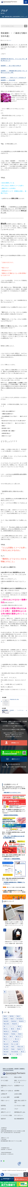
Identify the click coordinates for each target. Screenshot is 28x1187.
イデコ (12, 1054)
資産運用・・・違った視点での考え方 (11, 65)
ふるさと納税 (15, 1044)
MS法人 (6, 1028)
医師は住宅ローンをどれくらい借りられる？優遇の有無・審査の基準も (14, 942)
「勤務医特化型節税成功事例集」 (11, 815)
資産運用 (7, 1021)
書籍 (19, 1028)
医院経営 (7, 1034)
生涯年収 (7, 1049)
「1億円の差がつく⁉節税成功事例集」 (12, 858)
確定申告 (15, 1023)
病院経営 (15, 1031)
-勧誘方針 (3, 1118)
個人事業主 (7, 1023)
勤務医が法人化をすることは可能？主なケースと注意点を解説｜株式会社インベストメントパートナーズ (14, 961)
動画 (13, 1018)
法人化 (17, 1039)
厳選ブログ (21, 1049)
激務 (14, 1049)
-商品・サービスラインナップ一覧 (20, 1081)
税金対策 (7, 1044)
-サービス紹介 (4, 1080)
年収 (12, 1036)
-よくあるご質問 (5, 1097)
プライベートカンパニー (10, 1026)
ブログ (10, 40)
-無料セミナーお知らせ (7, 1090)
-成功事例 (16, 1090)
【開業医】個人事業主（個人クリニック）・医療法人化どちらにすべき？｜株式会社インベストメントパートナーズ (14, 984)
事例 (13, 1028)
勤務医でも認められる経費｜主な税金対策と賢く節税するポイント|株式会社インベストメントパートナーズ (14, 923)
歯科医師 (16, 1041)
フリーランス (7, 1041)
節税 (6, 1016)
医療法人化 (7, 1031)
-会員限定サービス (19, 1085)
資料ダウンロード (16, 759)
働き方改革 (21, 1046)
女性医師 (7, 1051)
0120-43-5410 (14, 764)
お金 (6, 1036)
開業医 (12, 1016)
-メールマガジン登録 (6, 1115)
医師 (19, 1016)
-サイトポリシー (18, 1115)
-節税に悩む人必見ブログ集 (20, 1101)
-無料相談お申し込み (19, 1112)
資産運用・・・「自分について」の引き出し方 (13, 77)
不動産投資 (20, 1018)
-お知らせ (3, 1108)
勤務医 (6, 1018)
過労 (14, 1046)
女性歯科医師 (15, 1051)
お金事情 (7, 1046)
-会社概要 (16, 1097)
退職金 (14, 1034)
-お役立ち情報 (18, 1094)
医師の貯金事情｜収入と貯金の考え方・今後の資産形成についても (14, 1006)
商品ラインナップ (8, 1039)
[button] (26, 2)
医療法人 (22, 1021)
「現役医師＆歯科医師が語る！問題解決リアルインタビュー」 (14, 883)
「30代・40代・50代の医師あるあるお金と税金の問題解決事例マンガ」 (13, 837)
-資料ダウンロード (6, 1112)
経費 (20, 1026)
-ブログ (16, 1108)
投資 (21, 1034)
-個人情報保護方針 (19, 1118)
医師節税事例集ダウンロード (8, 1179)
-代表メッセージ (5, 1100)
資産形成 (14, 1021)
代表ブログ (19, 1036)
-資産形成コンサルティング (7, 1086)
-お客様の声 (4, 1094)
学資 (23, 1051)
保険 (6, 1054)
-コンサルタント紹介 (19, 1105)
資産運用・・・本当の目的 (8, 80)
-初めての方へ (4, 1077)
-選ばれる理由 (18, 1077)
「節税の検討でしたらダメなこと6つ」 (12, 792)
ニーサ (19, 1054)
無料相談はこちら (15, 742)
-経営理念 (3, 1105)
